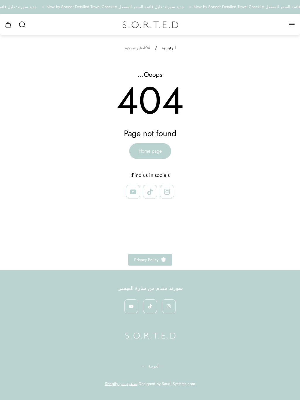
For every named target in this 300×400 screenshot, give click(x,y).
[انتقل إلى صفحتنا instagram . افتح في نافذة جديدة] (167, 192)
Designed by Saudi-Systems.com (167, 384)
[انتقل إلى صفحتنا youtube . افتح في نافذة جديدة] (133, 192)
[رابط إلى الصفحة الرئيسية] (150, 335)
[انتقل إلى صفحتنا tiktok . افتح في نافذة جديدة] (150, 192)
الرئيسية (169, 48)
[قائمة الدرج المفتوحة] (292, 24)
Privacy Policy (146, 260)
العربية (154, 366)
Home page (150, 151)
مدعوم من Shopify (121, 384)
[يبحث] (22, 24)
